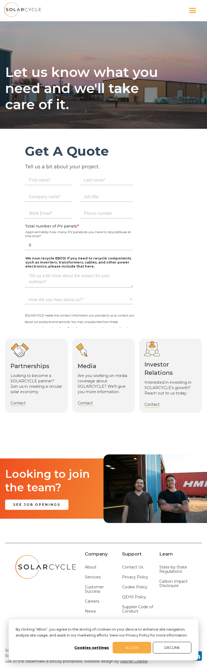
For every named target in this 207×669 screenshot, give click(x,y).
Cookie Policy (134, 587)
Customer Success (94, 589)
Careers (92, 601)
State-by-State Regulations (173, 569)
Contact (18, 403)
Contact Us (132, 567)
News (90, 611)
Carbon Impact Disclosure (173, 583)
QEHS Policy (134, 597)
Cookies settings (91, 647)
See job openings (36, 505)
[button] (122, 11)
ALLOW (132, 647)
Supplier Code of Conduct (137, 609)
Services (93, 577)
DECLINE (172, 647)
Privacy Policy (135, 577)
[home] (23, 10)
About (90, 567)
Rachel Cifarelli (133, 661)
